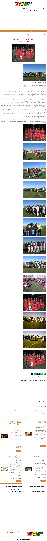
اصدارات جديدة (25, 8)
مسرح (11, 8)
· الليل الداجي (43, 489)
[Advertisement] (23, 21)
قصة (39, 10)
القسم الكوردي (16, 31)
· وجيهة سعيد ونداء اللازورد (40, 493)
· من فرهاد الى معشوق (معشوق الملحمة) (38, 486)
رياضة (34, 10)
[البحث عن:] (38, 34)
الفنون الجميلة (28, 10)
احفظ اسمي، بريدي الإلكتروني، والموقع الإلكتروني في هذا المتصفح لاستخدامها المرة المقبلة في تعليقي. (25, 410)
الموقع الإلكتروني (43, 406)
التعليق (44, 382)
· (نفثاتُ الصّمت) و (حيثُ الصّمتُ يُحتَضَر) (38, 491)
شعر (6, 8)
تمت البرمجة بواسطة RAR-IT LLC (23, 539)
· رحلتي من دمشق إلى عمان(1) (40, 488)
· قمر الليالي (21, 488)
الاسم (44, 397)
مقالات (37, 8)
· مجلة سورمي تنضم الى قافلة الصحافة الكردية (14, 493)
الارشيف (20, 10)
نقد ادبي (43, 10)
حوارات (32, 8)
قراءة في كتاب (17, 8)
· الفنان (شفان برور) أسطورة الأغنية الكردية (15, 491)
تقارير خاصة (43, 8)
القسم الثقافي (23, 31)
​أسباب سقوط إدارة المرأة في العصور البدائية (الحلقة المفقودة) (40, 457)
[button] (45, 374)
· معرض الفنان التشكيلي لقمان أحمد (16, 489)
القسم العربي (31, 31)
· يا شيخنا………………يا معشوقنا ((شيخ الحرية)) (15, 486)
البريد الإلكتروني (42, 401)
